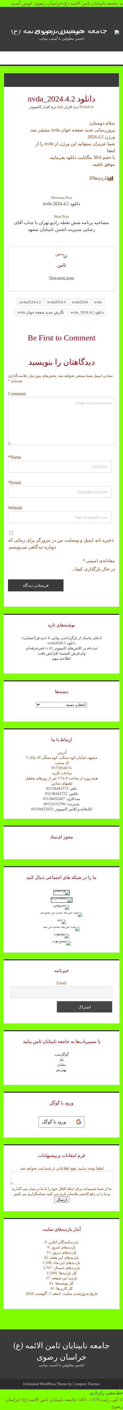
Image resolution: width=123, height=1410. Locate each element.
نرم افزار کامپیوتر (42, 107)
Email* (14, 482)
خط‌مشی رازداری (106, 1392)
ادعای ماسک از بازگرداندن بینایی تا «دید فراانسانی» (61, 638)
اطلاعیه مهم (61, 658)
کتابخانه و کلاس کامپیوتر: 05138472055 (61, 809)
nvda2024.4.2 (30, 302)
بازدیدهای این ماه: (65, 1263)
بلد (61, 1059)
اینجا (111, 150)
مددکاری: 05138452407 (61, 799)
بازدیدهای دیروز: (64, 1252)
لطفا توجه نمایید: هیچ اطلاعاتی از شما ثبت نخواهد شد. (61, 1168)
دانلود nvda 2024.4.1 (61, 203)
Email (61, 983)
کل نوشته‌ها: (63, 1283)
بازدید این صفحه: (63, 1278)
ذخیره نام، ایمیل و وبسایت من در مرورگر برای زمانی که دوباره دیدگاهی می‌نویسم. (61, 543)
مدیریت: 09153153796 (61, 804)
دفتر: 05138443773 (61, 788)
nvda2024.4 (56, 302)
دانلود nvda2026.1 (61, 643)
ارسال (61, 1199)
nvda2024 (80, 302)
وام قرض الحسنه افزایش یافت (62, 653)
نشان (61, 1064)
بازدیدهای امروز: (62, 1247)
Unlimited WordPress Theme (45, 1384)
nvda (98, 302)
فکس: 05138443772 (61, 793)
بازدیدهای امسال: (66, 1268)
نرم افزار (72, 107)
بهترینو (61, 1070)
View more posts (61, 278)
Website (15, 507)
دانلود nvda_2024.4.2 (87, 312)
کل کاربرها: (63, 1288)
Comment (17, 393)
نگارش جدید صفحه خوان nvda (40, 312)
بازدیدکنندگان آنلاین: (63, 1242)
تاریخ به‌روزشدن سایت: (79, 1293)
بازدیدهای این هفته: (63, 1257)
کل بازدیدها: (67, 1273)
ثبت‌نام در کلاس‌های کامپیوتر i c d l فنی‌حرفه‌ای (62, 648)
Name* (14, 457)
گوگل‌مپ (62, 1054)
